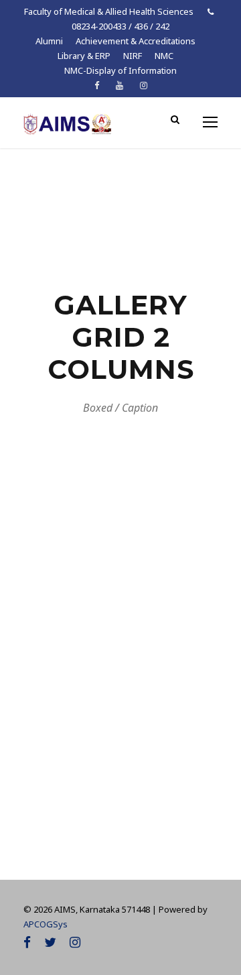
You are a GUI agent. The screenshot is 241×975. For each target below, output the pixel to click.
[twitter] (50, 942)
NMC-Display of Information (120, 70)
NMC (164, 56)
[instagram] (143, 85)
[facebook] (96, 85)
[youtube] (119, 85)
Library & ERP (84, 56)
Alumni (49, 41)
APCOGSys (45, 924)
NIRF (132, 56)
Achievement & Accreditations (135, 41)
